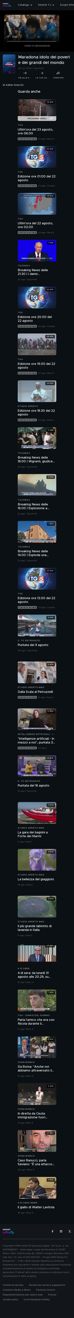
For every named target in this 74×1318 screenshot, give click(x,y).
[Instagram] (61, 1231)
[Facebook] (52, 1231)
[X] (69, 1231)
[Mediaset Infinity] (7, 5)
